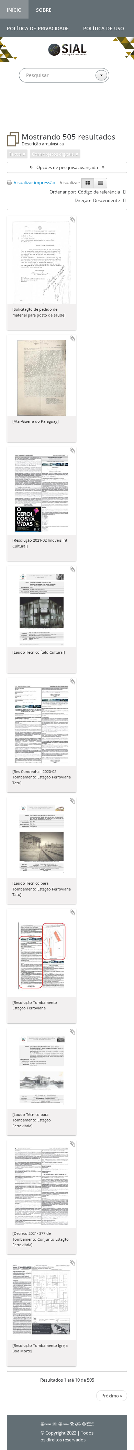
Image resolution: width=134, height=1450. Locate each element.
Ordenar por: (62, 192)
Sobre (44, 9)
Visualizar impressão (34, 182)
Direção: (83, 200)
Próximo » (111, 1396)
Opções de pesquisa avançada (67, 167)
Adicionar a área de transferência (72, 219)
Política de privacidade (38, 27)
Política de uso (103, 27)
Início (14, 9)
